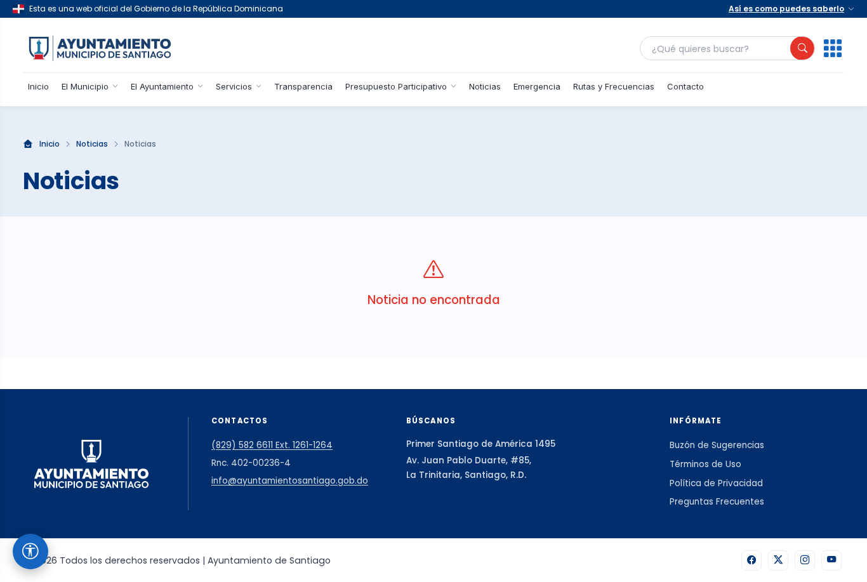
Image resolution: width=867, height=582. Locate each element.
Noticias (485, 86)
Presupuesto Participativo (396, 86)
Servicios (234, 86)
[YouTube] (831, 560)
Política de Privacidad (716, 483)
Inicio (38, 86)
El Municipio (85, 86)
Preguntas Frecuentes (717, 502)
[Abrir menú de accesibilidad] (30, 551)
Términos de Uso (705, 464)
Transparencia (303, 86)
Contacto (685, 86)
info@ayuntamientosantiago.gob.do (289, 481)
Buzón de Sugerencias (717, 445)
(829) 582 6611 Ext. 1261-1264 (272, 445)
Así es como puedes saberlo (786, 8)
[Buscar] (802, 48)
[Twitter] (778, 560)
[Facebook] (751, 560)
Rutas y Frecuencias (613, 86)
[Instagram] (805, 560)
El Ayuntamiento (162, 86)
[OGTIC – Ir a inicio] (100, 48)
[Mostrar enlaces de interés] (832, 48)
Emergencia (536, 86)
